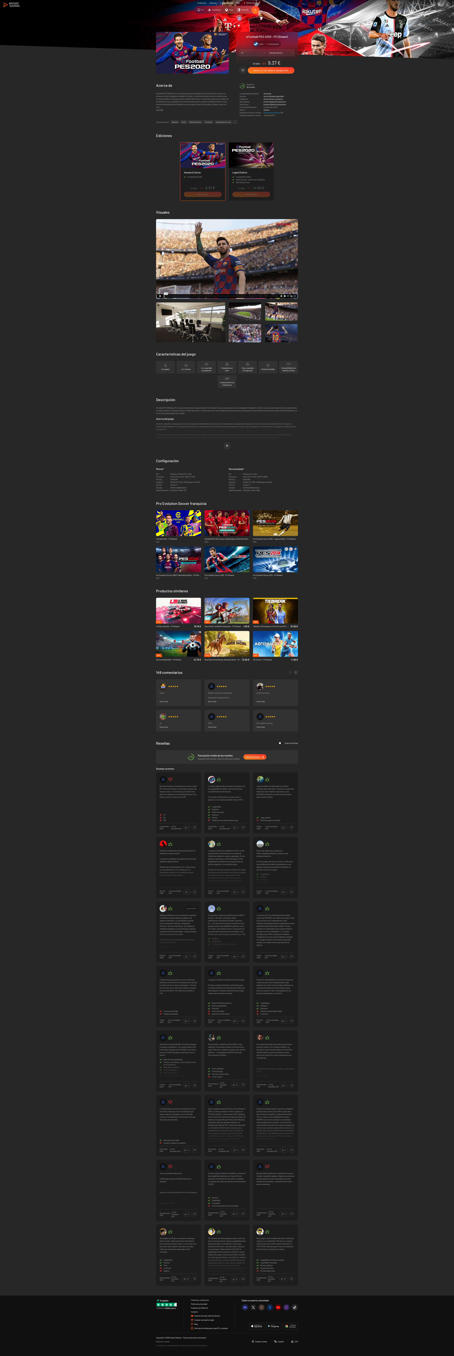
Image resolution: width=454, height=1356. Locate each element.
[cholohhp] (163, 908)
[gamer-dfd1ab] (211, 1166)
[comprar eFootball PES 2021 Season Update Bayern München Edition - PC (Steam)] (227, 523)
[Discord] (245, 1307)
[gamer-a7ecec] (260, 686)
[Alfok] (163, 686)
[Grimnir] (163, 844)
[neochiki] (260, 1037)
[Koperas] (163, 1166)
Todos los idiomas (291, 743)
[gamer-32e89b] (211, 716)
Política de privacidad (199, 1304)
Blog (238, 3)
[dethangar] (260, 973)
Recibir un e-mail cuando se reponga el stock (271, 70)
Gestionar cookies (163, 1342)
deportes (175, 122)
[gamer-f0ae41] (211, 973)
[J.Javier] (211, 686)
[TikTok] (294, 1307)
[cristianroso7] (211, 1102)
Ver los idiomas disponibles (274, 96)
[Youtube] (278, 1307)
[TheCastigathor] (211, 1231)
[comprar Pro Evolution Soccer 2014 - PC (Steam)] (275, 559)
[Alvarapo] (163, 1037)
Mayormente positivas (272, 113)
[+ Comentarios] (296, 672)
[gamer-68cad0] (211, 779)
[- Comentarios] (290, 672)
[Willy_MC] (163, 716)
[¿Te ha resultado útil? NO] (194, 827)
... (235, 122)
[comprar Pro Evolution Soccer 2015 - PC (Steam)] (227, 559)
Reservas (213, 3)
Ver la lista (267, 94)
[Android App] (273, 1326)
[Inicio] (12, 5)
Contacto (194, 1312)
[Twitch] (286, 1307)
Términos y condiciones (200, 1300)
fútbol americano (195, 122)
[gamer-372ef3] (163, 1102)
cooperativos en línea (223, 122)
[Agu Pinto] (211, 908)
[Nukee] (163, 1231)
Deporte (267, 110)
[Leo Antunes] (260, 779)
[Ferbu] (163, 973)
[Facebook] (270, 1307)
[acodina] (211, 844)
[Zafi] (163, 779)
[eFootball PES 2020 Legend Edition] (251, 171)
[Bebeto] (260, 844)
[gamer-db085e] (260, 908)
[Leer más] (178, 867)
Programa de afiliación (199, 1308)
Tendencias (201, 3)
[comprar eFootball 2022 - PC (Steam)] (178, 523)
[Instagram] (261, 1307)
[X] (253, 1307)
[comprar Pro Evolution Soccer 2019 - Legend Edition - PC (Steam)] (275, 523)
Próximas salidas (226, 3)
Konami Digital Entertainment (275, 102)
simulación (208, 122)
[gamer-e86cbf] (260, 716)
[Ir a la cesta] (438, 5)
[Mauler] (260, 1166)
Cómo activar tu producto (273, 99)
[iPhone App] (256, 1326)
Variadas (267, 115)
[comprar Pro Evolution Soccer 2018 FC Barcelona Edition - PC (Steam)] (178, 559)
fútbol (183, 122)
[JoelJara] (260, 1231)
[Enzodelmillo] (260, 1102)
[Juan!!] (211, 1037)
